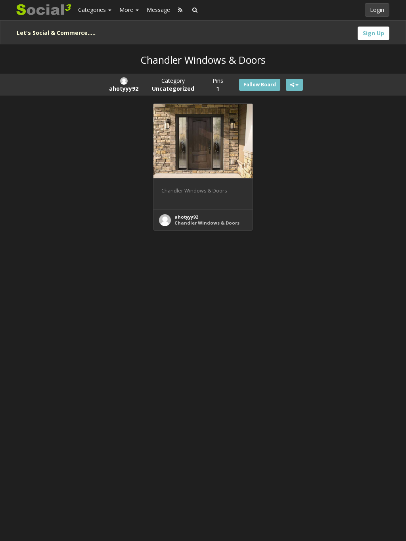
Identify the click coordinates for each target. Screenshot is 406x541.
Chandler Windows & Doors (206, 223)
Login (377, 9)
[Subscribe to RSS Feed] (180, 10)
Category (173, 84)
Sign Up (373, 33)
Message (158, 9)
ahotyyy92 (186, 217)
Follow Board (259, 84)
